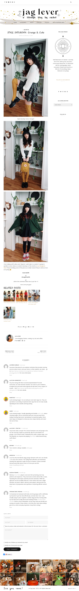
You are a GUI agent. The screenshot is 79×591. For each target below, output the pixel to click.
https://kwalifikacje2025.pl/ (16, 465)
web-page (29, 448)
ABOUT (32, 22)
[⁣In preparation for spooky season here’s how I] (46, 565)
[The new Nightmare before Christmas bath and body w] (6, 565)
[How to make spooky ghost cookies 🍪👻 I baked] (6, 579)
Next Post (42, 351)
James (11, 411)
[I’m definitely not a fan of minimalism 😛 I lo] (46, 579)
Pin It (30, 326)
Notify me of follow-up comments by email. (16, 542)
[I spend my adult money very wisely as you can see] (72, 565)
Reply (10, 375)
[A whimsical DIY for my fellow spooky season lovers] (19, 579)
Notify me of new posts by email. (13, 545)
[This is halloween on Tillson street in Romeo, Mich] (19, 565)
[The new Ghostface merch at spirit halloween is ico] (72, 579)
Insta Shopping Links (58, 22)
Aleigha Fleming (14, 472)
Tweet (25, 326)
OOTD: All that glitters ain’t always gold (33, 303)
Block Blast (33, 436)
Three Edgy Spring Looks (9, 302)
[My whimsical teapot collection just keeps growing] (32, 565)
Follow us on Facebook (63, 80)
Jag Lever (18, 336)
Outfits (26, 29)
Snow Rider (17, 475)
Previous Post (9, 351)
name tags (40, 413)
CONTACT (39, 22)
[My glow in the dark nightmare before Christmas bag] (59, 579)
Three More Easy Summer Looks (8, 320)
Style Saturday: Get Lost (21, 302)
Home (15, 22)
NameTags (12, 397)
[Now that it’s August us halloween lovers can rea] (32, 579)
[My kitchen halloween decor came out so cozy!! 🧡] (59, 565)
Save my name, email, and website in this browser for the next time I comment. (26, 526)
